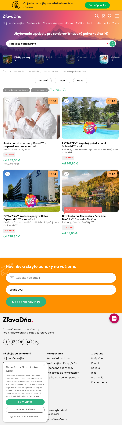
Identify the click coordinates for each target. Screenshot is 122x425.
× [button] (44, 365)
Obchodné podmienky (60, 368)
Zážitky (80, 23)
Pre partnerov (99, 382)
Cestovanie (33, 23)
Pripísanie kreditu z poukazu (63, 377)
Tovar (115, 23)
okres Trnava (51, 71)
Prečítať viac (34, 396)
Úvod (5, 71)
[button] (97, 16)
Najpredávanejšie (13, 23)
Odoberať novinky (26, 302)
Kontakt (95, 363)
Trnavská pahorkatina (15, 90)
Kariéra (95, 368)
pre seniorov (39, 90)
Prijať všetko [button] (25, 402)
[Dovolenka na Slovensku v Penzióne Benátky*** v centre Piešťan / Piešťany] (90, 204)
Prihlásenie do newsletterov (63, 372)
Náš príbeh (97, 358)
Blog (94, 372)
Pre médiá (97, 377)
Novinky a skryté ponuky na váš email (42, 266)
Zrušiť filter (56, 90)
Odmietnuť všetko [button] (25, 409)
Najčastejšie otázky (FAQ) (62, 363)
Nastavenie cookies (47, 414)
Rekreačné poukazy (58, 358)
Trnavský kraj (34, 71)
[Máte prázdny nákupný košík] (103, 16)
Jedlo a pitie (94, 23)
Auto (107, 23)
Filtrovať (43, 80)
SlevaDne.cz (60, 419)
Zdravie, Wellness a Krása (58, 23)
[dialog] (25, 392)
